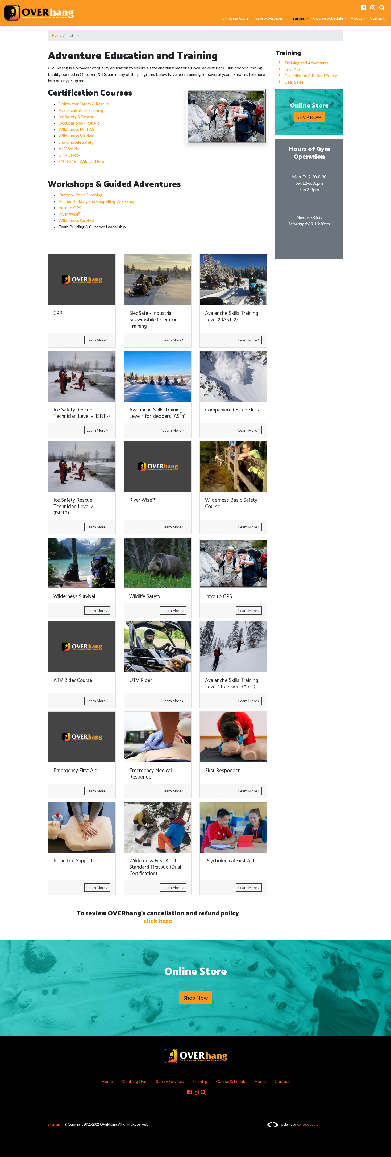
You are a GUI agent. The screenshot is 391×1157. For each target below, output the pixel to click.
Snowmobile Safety (76, 142)
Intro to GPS (70, 207)
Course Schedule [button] (328, 17)
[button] (382, 7)
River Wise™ (70, 213)
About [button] (356, 17)
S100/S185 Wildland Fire (81, 161)
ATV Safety (69, 148)
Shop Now (195, 997)
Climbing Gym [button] (235, 17)
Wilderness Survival (76, 135)
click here (157, 921)
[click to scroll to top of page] (383, 1150)
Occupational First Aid (79, 122)
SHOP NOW (309, 117)
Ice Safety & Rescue (76, 116)
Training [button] (298, 17)
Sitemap (54, 1124)
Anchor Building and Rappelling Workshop (97, 201)
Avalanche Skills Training (81, 110)
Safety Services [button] (269, 17)
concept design (308, 1124)
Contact (377, 17)
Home (56, 35)
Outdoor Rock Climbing (80, 194)
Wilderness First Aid (77, 129)
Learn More (96, 340)
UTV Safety (69, 154)
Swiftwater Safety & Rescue (84, 103)
